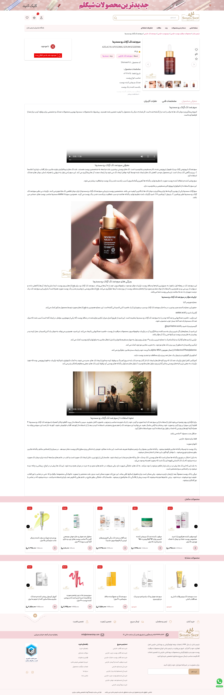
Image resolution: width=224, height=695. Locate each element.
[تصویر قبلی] (148, 64)
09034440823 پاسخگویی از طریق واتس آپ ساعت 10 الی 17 (143, 634)
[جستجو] (115, 17)
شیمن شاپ (196, 33)
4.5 (136, 51)
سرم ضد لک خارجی (150, 33)
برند (166, 28)
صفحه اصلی (194, 28)
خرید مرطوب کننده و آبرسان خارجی (116, 662)
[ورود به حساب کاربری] (41, 17)
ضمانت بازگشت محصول (80, 666)
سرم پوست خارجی (163, 33)
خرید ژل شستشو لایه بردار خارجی (116, 671)
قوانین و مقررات (83, 657)
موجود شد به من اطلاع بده (46, 55)
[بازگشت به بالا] (35, 615)
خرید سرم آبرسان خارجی (119, 685)
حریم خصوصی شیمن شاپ (79, 662)
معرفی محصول (189, 101)
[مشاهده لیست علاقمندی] (27, 17)
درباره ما (85, 671)
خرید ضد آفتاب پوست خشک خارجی (115, 657)
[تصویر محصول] (194, 84)
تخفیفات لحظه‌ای (147, 28)
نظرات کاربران (150, 101)
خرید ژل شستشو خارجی (119, 666)
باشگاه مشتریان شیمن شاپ (35, 28)
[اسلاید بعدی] (196, 526)
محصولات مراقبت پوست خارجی (180, 33)
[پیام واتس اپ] (27, 670)
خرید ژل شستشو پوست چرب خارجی (115, 675)
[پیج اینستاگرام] (32, 670)
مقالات (159, 28)
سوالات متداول (83, 653)
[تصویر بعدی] (194, 64)
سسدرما (106, 56)
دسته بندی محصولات (179, 28)
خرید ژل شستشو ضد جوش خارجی (116, 680)
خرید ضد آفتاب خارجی (120, 648)
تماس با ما (85, 675)
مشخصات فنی (169, 101)
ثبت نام (194, 671)
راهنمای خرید (83, 648)
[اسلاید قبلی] (28, 526)
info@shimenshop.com (90, 634)
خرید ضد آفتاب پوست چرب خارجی (116, 653)
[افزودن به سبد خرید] (54, 548)
